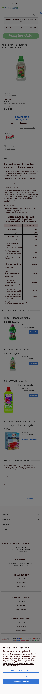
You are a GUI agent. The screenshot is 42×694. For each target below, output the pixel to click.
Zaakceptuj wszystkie (21, 682)
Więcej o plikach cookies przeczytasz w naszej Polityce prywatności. (19, 664)
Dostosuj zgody (21, 676)
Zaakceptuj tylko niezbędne (21, 670)
